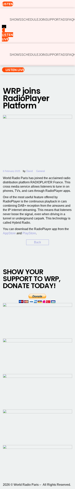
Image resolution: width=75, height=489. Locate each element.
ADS (64, 19)
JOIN (42, 19)
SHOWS (15, 19)
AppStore (9, 233)
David (29, 171)
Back (37, 242)
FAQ (70, 19)
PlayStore (29, 233)
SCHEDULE (30, 19)
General (40, 171)
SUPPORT (53, 19)
